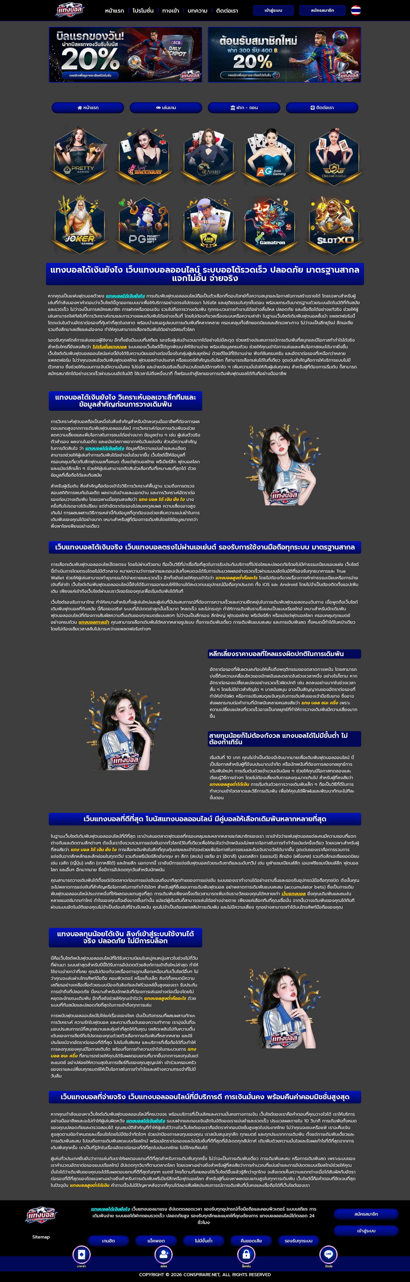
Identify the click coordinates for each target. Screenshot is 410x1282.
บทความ (198, 10)
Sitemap (41, 1237)
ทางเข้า (170, 10)
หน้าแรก (114, 10)
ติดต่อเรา (227, 10)
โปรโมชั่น (143, 10)
